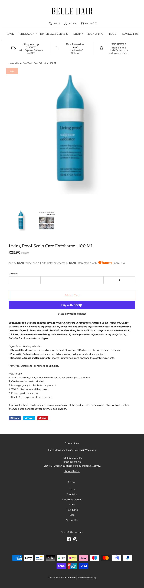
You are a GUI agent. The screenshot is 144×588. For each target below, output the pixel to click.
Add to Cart (72, 295)
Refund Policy (72, 471)
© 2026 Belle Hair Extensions (62, 577)
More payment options (72, 313)
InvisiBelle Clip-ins (54, 33)
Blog (112, 33)
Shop (72, 504)
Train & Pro (94, 33)
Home (10, 33)
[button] (21, 220)
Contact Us (130, 33)
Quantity (13, 273)
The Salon (72, 494)
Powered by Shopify (86, 577)
